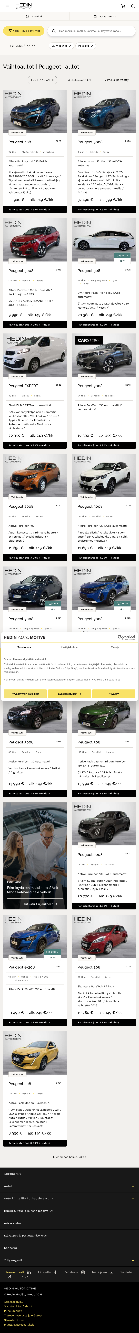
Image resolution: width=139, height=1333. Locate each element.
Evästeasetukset (67, 693)
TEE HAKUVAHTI (42, 79)
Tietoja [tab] (115, 647)
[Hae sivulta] (133, 6)
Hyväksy (114, 693)
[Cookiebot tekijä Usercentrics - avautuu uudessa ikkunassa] (120, 637)
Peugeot (83, 45)
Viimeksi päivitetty (116, 79)
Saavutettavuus (14, 1320)
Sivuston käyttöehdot (18, 1306)
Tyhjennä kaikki (23, 45)
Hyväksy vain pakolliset (25, 693)
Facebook (71, 1272)
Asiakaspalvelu (13, 1223)
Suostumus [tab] (24, 647)
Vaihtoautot (59, 45)
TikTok (23, 1276)
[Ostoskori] (122, 6)
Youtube (127, 1272)
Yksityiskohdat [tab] (69, 647)
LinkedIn (44, 1272)
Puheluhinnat (13, 1311)
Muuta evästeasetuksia (19, 1324)
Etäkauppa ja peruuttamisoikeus (25, 1235)
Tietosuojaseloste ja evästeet (23, 1315)
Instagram (99, 1272)
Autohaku (38, 16)
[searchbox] (95, 31)
